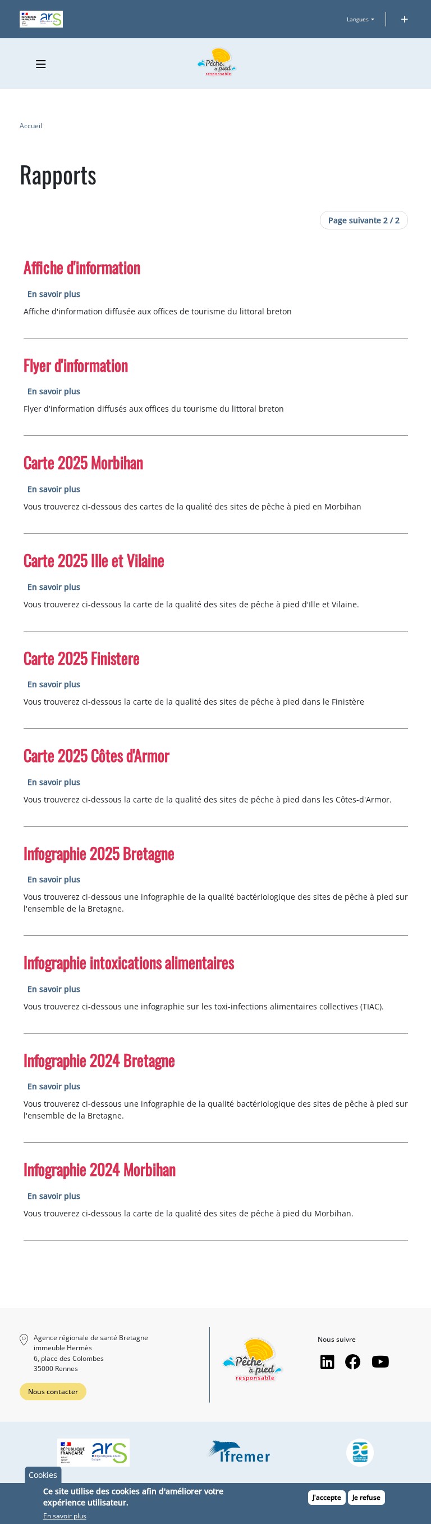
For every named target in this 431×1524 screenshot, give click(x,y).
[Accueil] (217, 62)
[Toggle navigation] (41, 64)
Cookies (43, 1474)
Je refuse (366, 1497)
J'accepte (327, 1497)
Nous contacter (53, 1391)
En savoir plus (53, 293)
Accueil (31, 125)
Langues (358, 19)
